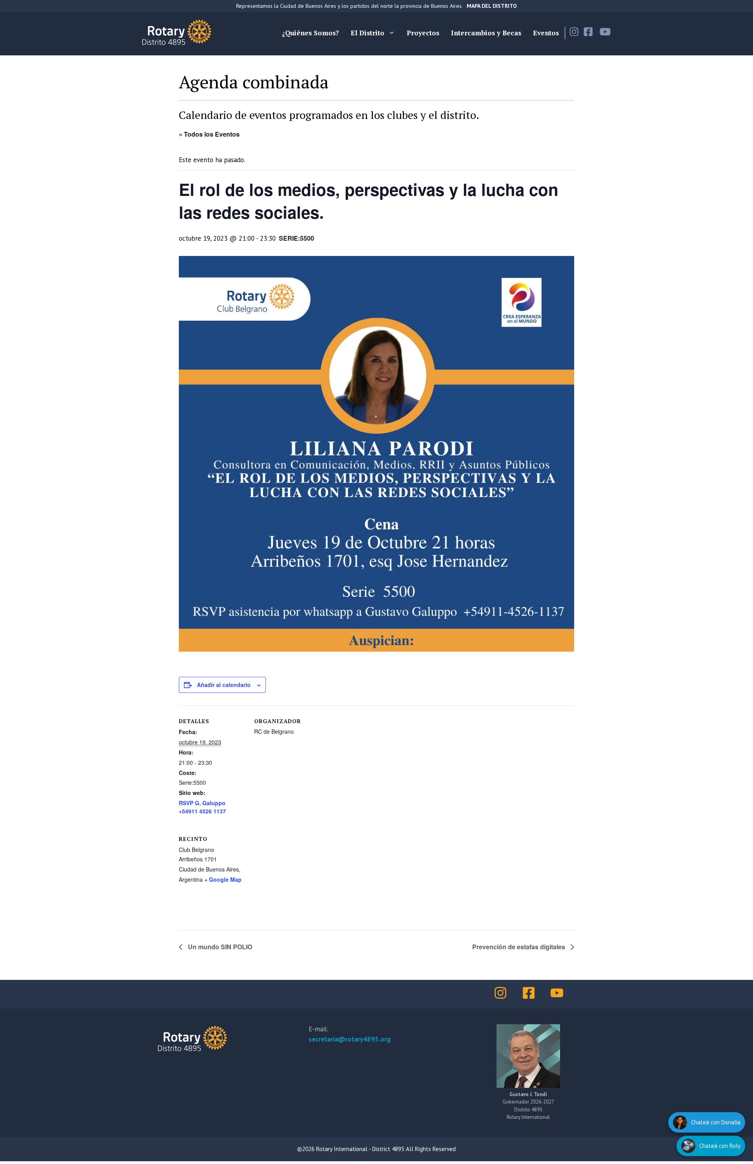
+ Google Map (223, 879)
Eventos (546, 32)
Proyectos (423, 32)
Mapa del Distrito (492, 5)
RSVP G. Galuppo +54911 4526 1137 (202, 807)
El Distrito (367, 32)
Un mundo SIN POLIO (219, 946)
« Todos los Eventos (209, 134)
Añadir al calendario (224, 685)
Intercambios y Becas (486, 32)
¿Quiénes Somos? (310, 32)
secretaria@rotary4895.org (350, 1039)
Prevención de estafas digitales (519, 946)
